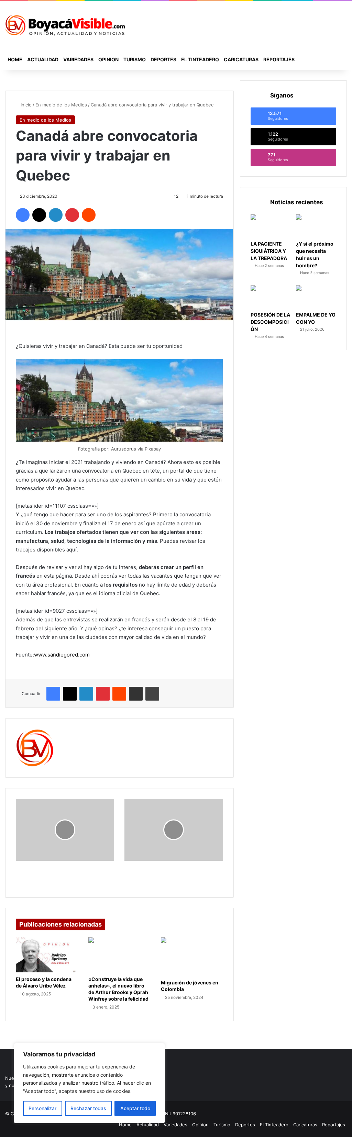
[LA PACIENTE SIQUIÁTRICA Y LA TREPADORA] (271, 225)
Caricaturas (241, 59)
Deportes (163, 59)
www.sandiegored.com (62, 654)
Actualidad (42, 59)
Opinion (108, 59)
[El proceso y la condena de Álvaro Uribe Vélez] (47, 954)
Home (15, 59)
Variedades (78, 59)
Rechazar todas (88, 1108)
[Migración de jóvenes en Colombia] (192, 956)
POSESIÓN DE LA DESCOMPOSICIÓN (270, 322)
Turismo (134, 59)
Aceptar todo (135, 1108)
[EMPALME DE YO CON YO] (316, 296)
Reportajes (279, 59)
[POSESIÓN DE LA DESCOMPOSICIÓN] (271, 296)
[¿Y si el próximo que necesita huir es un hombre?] (316, 225)
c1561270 (76, 733)
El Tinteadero (200, 59)
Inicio (25, 104)
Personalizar (42, 1108)
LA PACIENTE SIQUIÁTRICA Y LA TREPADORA (269, 251)
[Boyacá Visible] (65, 25)
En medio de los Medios (61, 104)
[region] (89, 1083)
